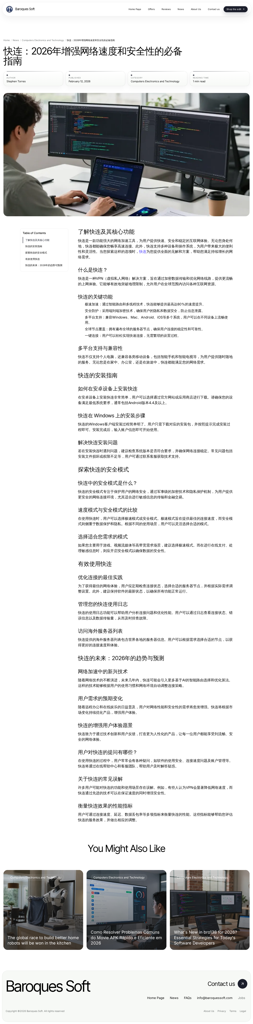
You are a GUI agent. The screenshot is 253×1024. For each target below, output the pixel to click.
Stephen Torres (16, 81)
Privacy (222, 1011)
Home (6, 40)
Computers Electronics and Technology (43, 40)
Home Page (155, 998)
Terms (232, 1011)
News (16, 40)
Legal (243, 1011)
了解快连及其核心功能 (37, 240)
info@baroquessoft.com (215, 998)
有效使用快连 (32, 259)
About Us (209, 1011)
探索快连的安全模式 (36, 252)
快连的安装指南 (33, 246)
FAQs (188, 998)
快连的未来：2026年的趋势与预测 (43, 265)
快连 (142, 251)
